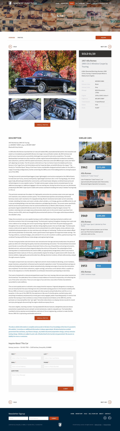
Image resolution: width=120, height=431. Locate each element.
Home (57, 3)
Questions (15, 371)
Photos (20, 37)
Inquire (103, 37)
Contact (108, 413)
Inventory (64, 3)
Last (45, 354)
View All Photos (42, 125)
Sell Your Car (80, 3)
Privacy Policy (107, 424)
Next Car (104, 46)
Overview (12, 37)
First (13, 354)
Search (110, 3)
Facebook (109, 418)
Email (13, 362)
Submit (65, 389)
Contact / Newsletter (100, 3)
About (88, 3)
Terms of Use (98, 424)
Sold (71, 3)
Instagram (105, 418)
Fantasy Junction (23, 3)
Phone (46, 362)
